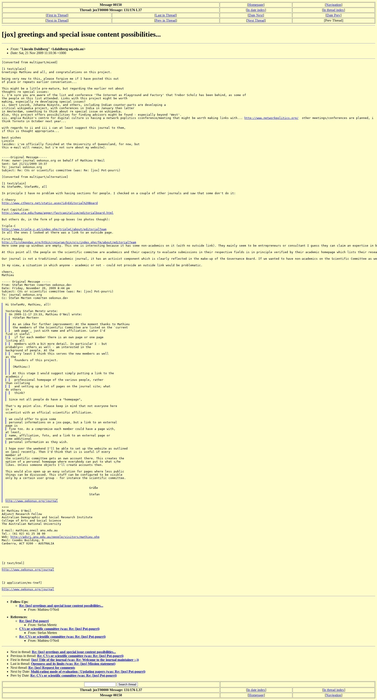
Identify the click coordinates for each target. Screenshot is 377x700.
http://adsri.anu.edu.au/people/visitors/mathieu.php (54, 537)
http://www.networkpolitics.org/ (271, 118)
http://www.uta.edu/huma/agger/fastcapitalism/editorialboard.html (57, 212)
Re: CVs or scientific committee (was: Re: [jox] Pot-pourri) (62, 636)
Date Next (256, 15)
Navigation (333, 5)
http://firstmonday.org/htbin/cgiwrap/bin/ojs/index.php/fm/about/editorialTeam (69, 242)
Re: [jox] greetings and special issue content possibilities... (61, 605)
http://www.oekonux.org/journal (31, 501)
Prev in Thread (165, 20)
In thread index (333, 10)
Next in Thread (56, 20)
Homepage (255, 5)
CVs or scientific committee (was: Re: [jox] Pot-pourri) (59, 629)
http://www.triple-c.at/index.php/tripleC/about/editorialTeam (54, 229)
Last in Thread (166, 15)
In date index (256, 10)
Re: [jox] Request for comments (51, 667)
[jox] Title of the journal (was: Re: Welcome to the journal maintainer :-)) (85, 660)
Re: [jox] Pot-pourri (34, 621)
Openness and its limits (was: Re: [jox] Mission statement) (73, 664)
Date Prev (333, 15)
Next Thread (256, 20)
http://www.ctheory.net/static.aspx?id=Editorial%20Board (50, 203)
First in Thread (57, 15)
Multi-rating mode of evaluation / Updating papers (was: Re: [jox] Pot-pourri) (88, 671)
